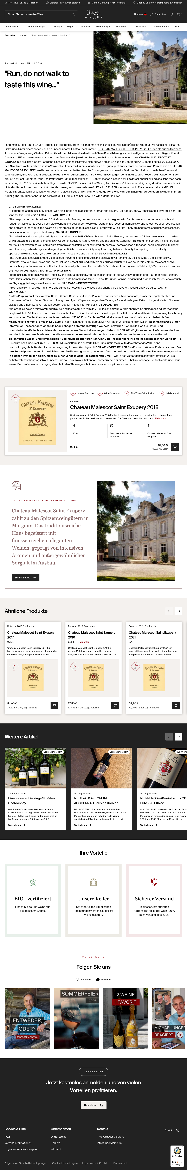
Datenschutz (121, 1163)
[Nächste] (178, 611)
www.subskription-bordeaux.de (94, 360)
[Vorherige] (169, 611)
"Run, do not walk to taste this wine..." (50, 35)
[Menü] (182, 1147)
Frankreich (115, 433)
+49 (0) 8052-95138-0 (110, 1137)
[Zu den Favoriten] (171, 14)
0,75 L (73, 447)
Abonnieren (90, 1105)
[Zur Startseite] (93, 14)
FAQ (7, 1137)
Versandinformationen (18, 1143)
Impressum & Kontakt (95, 1163)
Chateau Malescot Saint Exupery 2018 (114, 407)
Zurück (168, 1130)
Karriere (55, 1143)
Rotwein (74, 401)
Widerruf (56, 1149)
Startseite (10, 35)
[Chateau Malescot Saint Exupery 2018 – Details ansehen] (37, 421)
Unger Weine (58, 1137)
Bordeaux (127, 433)
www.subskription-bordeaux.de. (116, 364)
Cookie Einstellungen (65, 1163)
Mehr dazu (160, 418)
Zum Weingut (22, 577)
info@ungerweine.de (109, 1143)
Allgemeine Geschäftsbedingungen (26, 1163)
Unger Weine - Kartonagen (21, 1149)
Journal (23, 35)
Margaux (114, 436)
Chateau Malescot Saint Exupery (159, 435)
